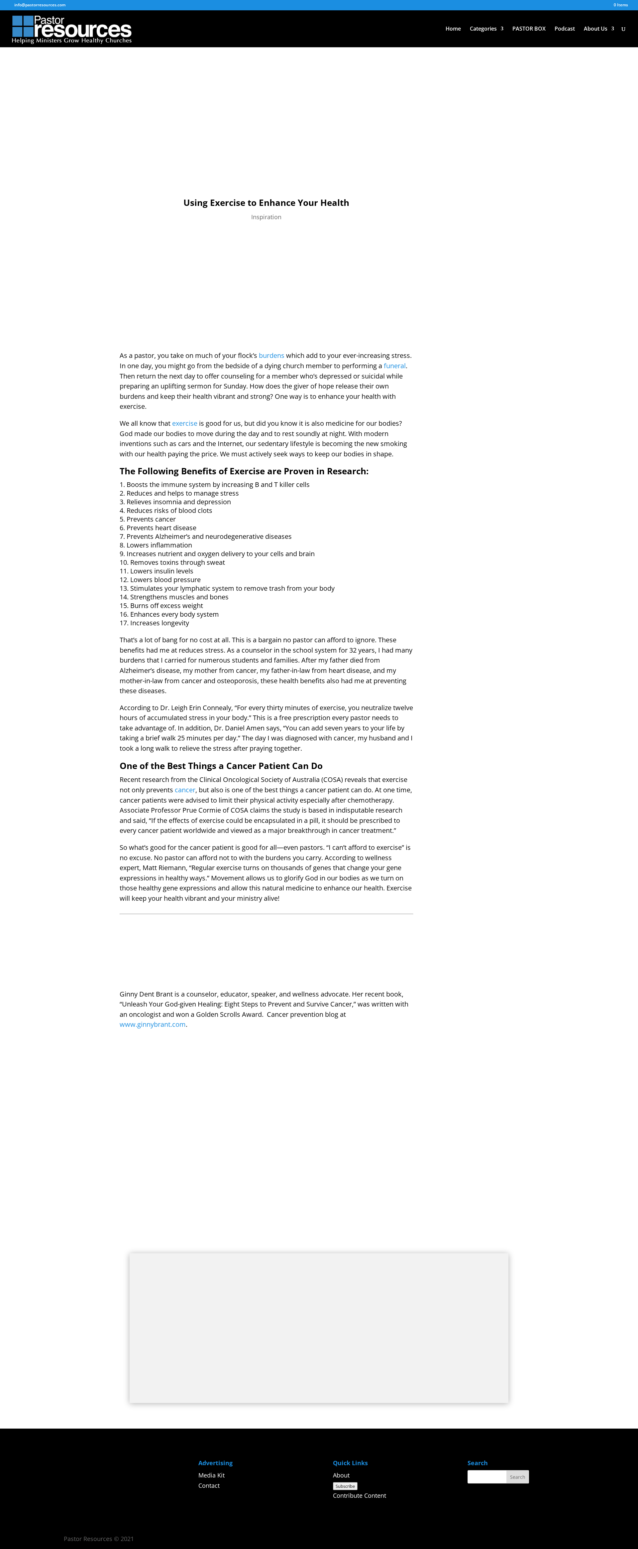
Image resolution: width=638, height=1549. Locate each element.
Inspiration (266, 217)
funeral (395, 365)
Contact (209, 1485)
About (341, 1475)
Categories (483, 29)
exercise (184, 423)
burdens (271, 355)
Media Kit (211, 1475)
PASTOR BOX (529, 29)
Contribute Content (359, 1495)
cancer (185, 789)
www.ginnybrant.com (153, 1024)
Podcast (565, 29)
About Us (595, 29)
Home (453, 29)
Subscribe (345, 1486)
